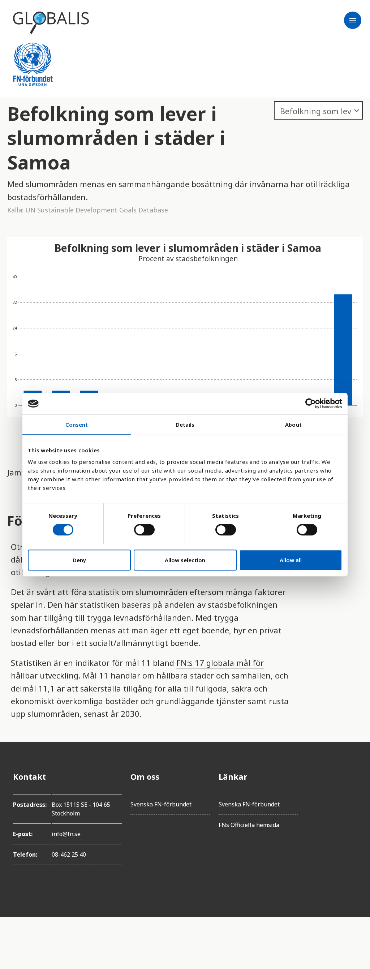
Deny (79, 560)
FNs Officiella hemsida (249, 825)
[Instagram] (351, 817)
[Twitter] (351, 796)
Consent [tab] (76, 424)
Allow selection (185, 560)
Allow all (291, 560)
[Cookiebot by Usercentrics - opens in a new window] (310, 403)
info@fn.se (66, 834)
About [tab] (293, 424)
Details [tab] (185, 424)
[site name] (51, 23)
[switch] (144, 529)
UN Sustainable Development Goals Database (96, 210)
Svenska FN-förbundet (161, 804)
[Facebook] (351, 776)
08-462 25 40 (69, 854)
